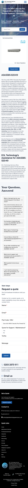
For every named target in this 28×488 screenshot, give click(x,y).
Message (5, 343)
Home (3, 21)
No (4, 332)
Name (4, 305)
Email (4, 312)
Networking (16, 21)
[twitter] (24, 466)
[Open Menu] (25, 2)
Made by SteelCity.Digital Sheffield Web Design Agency (14, 474)
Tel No (4, 336)
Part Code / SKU (7, 320)
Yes (4, 330)
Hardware (8, 21)
